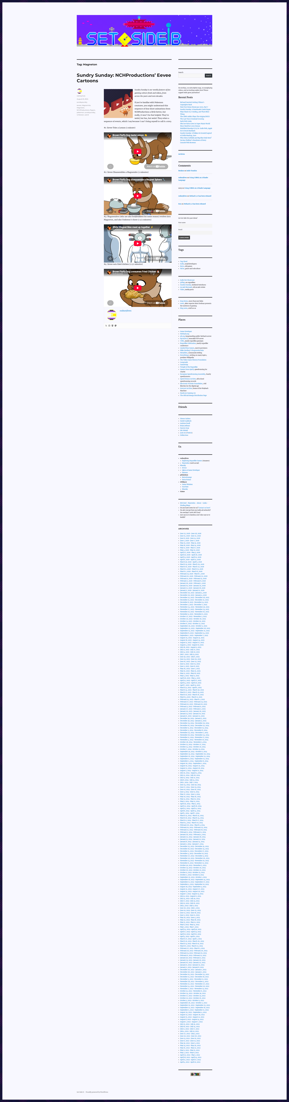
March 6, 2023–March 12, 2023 (191, 946)
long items (184, 301)
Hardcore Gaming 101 (188, 393)
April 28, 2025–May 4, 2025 (190, 678)
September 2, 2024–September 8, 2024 (194, 761)
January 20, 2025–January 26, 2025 (193, 711)
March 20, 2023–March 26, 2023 (192, 941)
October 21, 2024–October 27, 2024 (193, 744)
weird (87, 115)
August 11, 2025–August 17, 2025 (192, 643)
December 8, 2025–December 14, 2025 (194, 602)
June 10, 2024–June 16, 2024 (190, 789)
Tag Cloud (183, 261)
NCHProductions (83, 110)
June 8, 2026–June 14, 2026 (190, 538)
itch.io (184, 468)
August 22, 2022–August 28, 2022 (192, 1015)
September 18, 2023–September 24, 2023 (195, 880)
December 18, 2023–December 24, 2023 (194, 849)
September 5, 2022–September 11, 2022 (194, 1010)
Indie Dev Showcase (187, 280)
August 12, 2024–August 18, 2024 (192, 768)
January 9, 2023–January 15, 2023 (192, 965)
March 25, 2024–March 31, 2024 (192, 816)
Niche (182, 269)
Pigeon (92, 110)
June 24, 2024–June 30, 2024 (190, 785)
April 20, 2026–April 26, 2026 (191, 555)
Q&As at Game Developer (191, 470)
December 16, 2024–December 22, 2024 (194, 725)
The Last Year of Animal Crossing (192, 119)
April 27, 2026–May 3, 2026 (190, 552)
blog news (184, 308)
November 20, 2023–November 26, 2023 (194, 858)
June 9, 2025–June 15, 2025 (190, 664)
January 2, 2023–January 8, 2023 (192, 967)
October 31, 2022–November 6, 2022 (193, 991)
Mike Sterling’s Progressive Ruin (192, 350)
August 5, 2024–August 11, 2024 (191, 771)
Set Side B (80, 1092)
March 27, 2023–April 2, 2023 (191, 939)
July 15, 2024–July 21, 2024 (189, 778)
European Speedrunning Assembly (192, 374)
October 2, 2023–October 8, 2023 (192, 875)
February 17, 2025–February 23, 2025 (193, 702)
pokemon (80, 112)
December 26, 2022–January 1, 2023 (193, 970)
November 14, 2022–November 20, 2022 (194, 986)
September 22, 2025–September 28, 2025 (195, 628)
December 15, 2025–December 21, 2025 (194, 600)
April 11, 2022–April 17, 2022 (190, 1060)
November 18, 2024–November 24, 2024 (194, 735)
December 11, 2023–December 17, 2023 (194, 851)
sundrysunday (90, 112)
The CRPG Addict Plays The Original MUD (195, 117)
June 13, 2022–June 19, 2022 (190, 1038)
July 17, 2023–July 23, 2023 (189, 901)
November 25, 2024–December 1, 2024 (194, 733)
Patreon (185, 473)
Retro (182, 266)
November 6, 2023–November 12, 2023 (194, 863)
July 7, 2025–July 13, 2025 (189, 654)
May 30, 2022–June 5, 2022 (190, 1043)
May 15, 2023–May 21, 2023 (190, 922)
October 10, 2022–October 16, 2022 (192, 998)
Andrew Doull (185, 423)
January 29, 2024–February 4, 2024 (193, 835)
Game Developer (186, 331)
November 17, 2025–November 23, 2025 (194, 609)
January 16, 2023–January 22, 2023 (192, 963)
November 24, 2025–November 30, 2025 (194, 607)
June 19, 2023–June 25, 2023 (190, 910)
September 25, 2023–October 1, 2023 (193, 877)
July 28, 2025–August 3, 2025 (190, 647)
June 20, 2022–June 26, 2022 (190, 1036)
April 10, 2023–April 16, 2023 (190, 934)
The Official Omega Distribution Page (193, 395)
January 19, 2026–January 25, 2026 (193, 586)
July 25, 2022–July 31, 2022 (190, 1024)
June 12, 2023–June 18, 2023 (190, 913)
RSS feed (183, 503)
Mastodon (185, 463)
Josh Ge (183, 433)
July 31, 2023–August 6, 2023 (190, 896)
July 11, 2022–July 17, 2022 (189, 1029)
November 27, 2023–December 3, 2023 (194, 856)
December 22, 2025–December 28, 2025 (194, 597)
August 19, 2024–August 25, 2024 (192, 766)
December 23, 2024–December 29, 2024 (194, 723)
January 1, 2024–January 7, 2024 (192, 844)
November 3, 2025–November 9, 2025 (194, 614)
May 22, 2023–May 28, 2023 (190, 920)
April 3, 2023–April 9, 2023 (189, 936)
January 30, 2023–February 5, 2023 (192, 958)
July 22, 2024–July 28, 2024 (190, 775)
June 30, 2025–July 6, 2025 (190, 657)
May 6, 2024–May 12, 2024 (190, 801)
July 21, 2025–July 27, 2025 (190, 650)
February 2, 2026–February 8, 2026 (193, 581)
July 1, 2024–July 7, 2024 (189, 782)
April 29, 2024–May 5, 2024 (190, 804)
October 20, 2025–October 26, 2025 (193, 619)
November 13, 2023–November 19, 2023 (194, 861)
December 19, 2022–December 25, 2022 (194, 974)
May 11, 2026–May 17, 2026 (190, 548)
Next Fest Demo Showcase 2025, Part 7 (194, 107)
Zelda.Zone (184, 435)
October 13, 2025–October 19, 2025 (192, 621)
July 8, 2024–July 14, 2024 (189, 780)
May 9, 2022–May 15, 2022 (190, 1050)
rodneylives (81, 96)
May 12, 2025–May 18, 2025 (190, 673)
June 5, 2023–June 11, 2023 (189, 915)
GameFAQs (184, 365)
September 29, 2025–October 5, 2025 (193, 626)
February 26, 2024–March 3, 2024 (192, 825)
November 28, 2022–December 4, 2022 (194, 981)
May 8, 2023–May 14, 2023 (189, 925)
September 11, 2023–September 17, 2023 (194, 882)
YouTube (185, 487)
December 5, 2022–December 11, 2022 (194, 979)
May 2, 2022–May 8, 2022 (189, 1053)
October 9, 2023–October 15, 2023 (192, 872)
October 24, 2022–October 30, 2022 (193, 993)
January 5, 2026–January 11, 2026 (192, 590)
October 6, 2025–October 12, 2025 (192, 624)
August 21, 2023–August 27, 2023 (192, 889)
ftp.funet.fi (184, 339)
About (199, 503)
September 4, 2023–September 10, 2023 (194, 884)
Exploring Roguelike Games (192, 461)
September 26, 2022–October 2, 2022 (193, 1003)
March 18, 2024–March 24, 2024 (192, 818)
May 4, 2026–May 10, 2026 (190, 550)
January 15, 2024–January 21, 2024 (192, 839)
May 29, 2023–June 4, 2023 (190, 917)
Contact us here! (204, 508)
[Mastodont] (116, 326)
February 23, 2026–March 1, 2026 (192, 574)
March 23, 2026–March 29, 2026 (192, 564)
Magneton (80, 108)
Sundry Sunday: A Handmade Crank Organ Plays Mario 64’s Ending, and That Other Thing (195, 111)
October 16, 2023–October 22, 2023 (192, 870)
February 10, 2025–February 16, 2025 (193, 704)
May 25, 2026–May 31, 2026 (190, 543)
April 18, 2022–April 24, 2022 (190, 1057)
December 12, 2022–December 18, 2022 (194, 977)
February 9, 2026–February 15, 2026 (193, 579)
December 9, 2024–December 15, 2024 (194, 728)
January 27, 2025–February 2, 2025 (193, 709)
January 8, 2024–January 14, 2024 (192, 842)
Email (180, 229)
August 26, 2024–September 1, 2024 (193, 763)
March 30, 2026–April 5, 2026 (191, 562)
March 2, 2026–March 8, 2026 (191, 571)
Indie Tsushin (192, 171)
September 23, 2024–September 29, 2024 (195, 754)
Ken (179, 204)
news (182, 303)
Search (180, 72)
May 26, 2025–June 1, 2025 (190, 669)
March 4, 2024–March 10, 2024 (191, 823)
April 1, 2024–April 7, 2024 (189, 813)
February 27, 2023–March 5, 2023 (192, 948)
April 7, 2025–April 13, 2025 (190, 685)
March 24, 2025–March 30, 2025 (192, 690)
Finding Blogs (185, 505)
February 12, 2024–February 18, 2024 (193, 830)
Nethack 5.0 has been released (200, 196)
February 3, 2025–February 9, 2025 (193, 707)
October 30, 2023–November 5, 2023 (193, 865)
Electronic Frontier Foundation (191, 384)
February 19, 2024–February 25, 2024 (193, 827)
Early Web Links (186, 121)
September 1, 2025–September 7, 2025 (194, 635)
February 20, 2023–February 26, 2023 (193, 951)
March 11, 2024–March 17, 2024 (191, 820)
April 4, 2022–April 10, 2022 (190, 1062)
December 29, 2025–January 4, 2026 (193, 593)
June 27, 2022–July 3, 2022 (189, 1034)
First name (181, 222)
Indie (182, 264)
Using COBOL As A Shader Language (197, 188)
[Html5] (112, 326)
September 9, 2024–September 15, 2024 (194, 759)
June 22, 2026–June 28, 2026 (190, 533)
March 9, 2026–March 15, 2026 (191, 569)
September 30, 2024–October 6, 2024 (193, 752)
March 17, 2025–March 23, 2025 (192, 692)
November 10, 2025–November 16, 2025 (194, 612)
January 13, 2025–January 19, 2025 (192, 714)
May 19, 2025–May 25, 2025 (190, 671)
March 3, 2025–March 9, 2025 (191, 697)
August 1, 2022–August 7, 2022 (191, 1022)
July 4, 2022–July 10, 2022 (189, 1031)
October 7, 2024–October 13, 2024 (192, 749)
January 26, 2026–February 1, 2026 (193, 583)
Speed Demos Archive (188, 379)
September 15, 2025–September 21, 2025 (195, 631)
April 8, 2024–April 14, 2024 (190, 811)
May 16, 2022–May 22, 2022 (190, 1048)
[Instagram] (109, 326)
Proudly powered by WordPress (97, 1092)
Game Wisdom (187, 484)
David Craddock (185, 421)
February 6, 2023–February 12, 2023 (193, 955)
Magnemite (86, 105)
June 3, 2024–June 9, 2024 (189, 792)
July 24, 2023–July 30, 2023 (190, 899)
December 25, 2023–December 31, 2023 (194, 846)
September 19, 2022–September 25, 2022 (195, 1005)
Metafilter (183, 353)
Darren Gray (184, 428)
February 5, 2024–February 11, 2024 (193, 832)
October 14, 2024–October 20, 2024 (193, 747)
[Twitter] (106, 326)
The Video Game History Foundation (193, 360)
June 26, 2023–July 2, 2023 (189, 908)
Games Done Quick (187, 369)
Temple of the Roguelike (189, 367)
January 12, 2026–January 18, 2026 (192, 588)
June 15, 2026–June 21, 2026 (190, 536)
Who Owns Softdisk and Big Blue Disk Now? (195, 138)
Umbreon (80, 115)
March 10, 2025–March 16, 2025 (192, 695)
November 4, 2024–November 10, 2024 (194, 740)
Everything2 (184, 355)
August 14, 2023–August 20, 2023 (192, 891)
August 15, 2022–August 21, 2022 (192, 1017)
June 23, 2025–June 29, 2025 (190, 659)
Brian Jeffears (185, 426)
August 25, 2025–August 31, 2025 (192, 638)
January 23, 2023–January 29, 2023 (192, 960)
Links (205, 503)
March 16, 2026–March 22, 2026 (192, 567)
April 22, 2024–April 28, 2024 (191, 806)
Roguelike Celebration (188, 343)
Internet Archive (186, 388)
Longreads (184, 362)
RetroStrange (187, 477)
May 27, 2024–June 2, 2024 (190, 794)
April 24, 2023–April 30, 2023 (190, 929)
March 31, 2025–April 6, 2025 (191, 688)
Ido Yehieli (184, 430)
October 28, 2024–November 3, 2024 (193, 742)
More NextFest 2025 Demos (190, 126)
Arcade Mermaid (186, 287)
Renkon (181, 171)
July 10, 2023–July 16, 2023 (189, 903)
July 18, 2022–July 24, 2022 (190, 1027)
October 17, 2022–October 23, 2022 (192, 996)
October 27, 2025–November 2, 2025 (193, 616)
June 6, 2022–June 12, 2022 (190, 1041)
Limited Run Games (187, 348)
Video (182, 290)
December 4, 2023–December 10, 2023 (194, 853)
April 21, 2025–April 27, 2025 (190, 680)
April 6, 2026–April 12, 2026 (190, 560)
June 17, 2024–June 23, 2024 (190, 787)
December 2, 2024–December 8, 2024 (193, 730)
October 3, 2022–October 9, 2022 (192, 1000)
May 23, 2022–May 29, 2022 (190, 1045)
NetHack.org (184, 334)
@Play (182, 282)
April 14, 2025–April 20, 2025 (190, 683)
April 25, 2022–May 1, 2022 (190, 1055)
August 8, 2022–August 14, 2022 (192, 1019)
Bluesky (183, 465)
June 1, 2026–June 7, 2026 (189, 541)
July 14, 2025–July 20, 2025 (190, 652)
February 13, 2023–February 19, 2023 (193, 953)
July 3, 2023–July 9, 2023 (189, 906)
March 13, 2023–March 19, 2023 (191, 944)
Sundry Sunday (185, 285)
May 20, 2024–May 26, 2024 (190, 797)
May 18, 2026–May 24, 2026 (190, 545)
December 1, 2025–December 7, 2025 (193, 605)
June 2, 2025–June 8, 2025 (189, 666)
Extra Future (186, 480)
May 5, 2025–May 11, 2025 (189, 676)
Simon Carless (185, 419)
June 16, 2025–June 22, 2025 (190, 661)
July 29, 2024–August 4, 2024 (191, 773)
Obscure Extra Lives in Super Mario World (195, 124)
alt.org (182, 336)
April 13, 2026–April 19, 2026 (190, 557)
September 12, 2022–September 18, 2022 (195, 1008)
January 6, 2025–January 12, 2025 (192, 716)
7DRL (182, 341)
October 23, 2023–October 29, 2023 (193, 868)
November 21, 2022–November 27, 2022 (194, 984)
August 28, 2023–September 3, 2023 (193, 887)
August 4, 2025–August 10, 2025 (192, 645)
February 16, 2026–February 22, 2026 (193, 576)
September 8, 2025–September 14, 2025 (194, 633)
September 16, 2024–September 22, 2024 (195, 756)
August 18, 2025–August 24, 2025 (192, 640)
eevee (79, 105)
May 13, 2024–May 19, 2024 (190, 799)
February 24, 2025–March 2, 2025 (192, 699)
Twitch (189, 433)
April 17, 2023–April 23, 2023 (190, 932)
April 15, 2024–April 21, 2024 (190, 808)
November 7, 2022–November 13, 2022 (194, 989)
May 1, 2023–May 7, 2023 (189, 927)
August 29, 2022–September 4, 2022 (193, 1012)
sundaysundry (82, 102)
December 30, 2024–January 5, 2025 (193, 718)
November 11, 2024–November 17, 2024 (194, 737)
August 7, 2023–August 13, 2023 (191, 894)
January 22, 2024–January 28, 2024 (193, 837)
